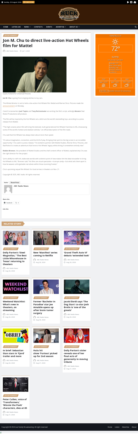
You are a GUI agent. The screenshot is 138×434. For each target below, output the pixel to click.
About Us (74, 27)
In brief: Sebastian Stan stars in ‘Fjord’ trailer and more (13, 353)
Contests (38, 27)
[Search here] (135, 27)
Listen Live (16, 27)
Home (5, 27)
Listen (117, 427)
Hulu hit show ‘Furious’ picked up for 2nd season (45, 353)
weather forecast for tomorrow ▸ (115, 91)
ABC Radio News (12, 51)
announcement (9, 106)
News (26, 27)
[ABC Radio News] (8, 189)
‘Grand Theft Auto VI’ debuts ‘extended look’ (76, 254)
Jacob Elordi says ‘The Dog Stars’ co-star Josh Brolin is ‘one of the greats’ (76, 306)
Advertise (60, 27)
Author (6, 182)
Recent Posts (15, 182)
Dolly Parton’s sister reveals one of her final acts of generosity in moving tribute (76, 356)
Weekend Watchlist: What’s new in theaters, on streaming (14, 306)
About (134, 427)
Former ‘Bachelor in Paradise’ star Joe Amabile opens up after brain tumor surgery (44, 307)
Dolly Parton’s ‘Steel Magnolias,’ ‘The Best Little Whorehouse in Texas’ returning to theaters (15, 258)
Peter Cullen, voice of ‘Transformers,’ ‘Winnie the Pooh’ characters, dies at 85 (15, 403)
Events (49, 27)
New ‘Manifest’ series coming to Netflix (45, 254)
